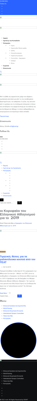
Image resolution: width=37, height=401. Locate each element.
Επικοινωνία (7, 68)
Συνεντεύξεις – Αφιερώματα (18, 58)
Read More (3, 293)
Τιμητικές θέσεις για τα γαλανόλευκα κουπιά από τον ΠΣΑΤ (17, 259)
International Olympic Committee (13, 313)
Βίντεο (12, 63)
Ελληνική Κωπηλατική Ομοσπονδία (14, 306)
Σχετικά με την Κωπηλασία (11, 40)
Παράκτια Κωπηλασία (17, 55)
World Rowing (7, 308)
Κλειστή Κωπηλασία (16, 53)
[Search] (1, 72)
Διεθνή (13, 50)
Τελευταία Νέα (8, 316)
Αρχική (5, 38)
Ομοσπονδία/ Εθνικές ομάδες (19, 48)
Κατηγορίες (6, 43)
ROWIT (26, 400)
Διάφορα (13, 60)
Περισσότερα (4, 116)
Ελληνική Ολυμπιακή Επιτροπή (13, 311)
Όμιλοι (12, 45)
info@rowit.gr (14, 126)
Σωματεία (6, 66)
